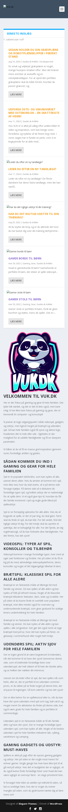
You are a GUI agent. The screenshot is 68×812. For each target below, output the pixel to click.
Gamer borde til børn (25, 258)
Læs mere (16, 94)
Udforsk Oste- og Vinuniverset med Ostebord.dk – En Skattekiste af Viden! (33, 113)
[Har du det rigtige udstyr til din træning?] (34, 207)
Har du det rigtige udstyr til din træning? (33, 215)
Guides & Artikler (30, 61)
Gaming (26, 263)
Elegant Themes (28, 803)
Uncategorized (46, 61)
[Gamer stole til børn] (34, 292)
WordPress (56, 803)
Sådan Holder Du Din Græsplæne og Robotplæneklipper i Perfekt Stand (33, 53)
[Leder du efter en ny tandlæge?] (34, 162)
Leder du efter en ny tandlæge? (32, 169)
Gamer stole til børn (24, 299)
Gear (33, 263)
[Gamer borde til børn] (34, 251)
